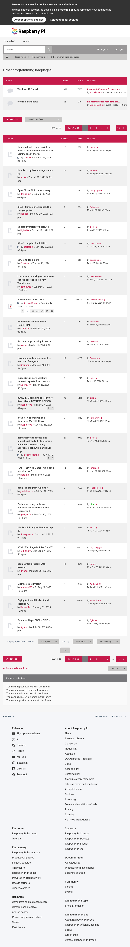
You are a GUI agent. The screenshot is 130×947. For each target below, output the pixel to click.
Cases (15, 922)
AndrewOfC (26, 587)
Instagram (22, 762)
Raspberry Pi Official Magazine (82, 924)
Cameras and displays (24, 907)
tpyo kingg (95, 547)
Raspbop (24, 365)
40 (37, 311)
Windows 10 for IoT (27, 89)
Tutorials (17, 838)
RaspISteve (26, 405)
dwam (23, 571)
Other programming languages (27, 70)
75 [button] (118, 128)
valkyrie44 (94, 322)
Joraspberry (26, 534)
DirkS (92, 504)
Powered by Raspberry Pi (26, 877)
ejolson (93, 227)
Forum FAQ (9, 41)
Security (69, 814)
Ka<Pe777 (25, 385)
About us (70, 753)
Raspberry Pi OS (74, 848)
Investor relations (74, 738)
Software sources (75, 872)
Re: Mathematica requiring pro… (103, 102)
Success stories (21, 888)
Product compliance (23, 857)
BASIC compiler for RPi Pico (32, 243)
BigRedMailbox (97, 105)
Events (69, 891)
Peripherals (18, 927)
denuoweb (25, 287)
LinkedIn (21, 768)
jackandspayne (31, 455)
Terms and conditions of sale (81, 804)
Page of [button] (73, 128)
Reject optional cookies (64, 19)
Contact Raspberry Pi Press (80, 939)
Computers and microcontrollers (30, 901)
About (26, 41)
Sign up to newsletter (28, 733)
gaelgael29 (26, 514)
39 (33, 311)
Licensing (70, 799)
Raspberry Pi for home (24, 833)
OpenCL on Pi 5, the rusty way (33, 190)
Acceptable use (73, 789)
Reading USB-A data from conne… (104, 89)
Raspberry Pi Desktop (77, 838)
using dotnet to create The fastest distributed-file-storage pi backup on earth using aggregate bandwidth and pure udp (34, 444)
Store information (74, 905)
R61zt (92, 527)
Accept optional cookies (29, 19)
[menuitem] (119, 49)
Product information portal (79, 867)
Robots (24, 214)
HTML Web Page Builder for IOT (35, 547)
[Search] (48, 49)
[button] (124, 128)
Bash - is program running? (32, 487)
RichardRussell (31, 303)
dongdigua (25, 194)
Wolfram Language (27, 101)
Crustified (25, 263)
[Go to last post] (97, 147)
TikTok (20, 751)
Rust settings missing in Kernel (34, 341)
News (68, 733)
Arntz (23, 177)
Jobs (68, 763)
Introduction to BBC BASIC (31, 299)
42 (47, 311)
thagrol (93, 147)
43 (52, 311)
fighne (23, 627)
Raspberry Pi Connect (77, 833)
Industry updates (21, 862)
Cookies (69, 794)
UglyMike (24, 230)
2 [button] (90, 128)
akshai (23, 345)
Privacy (69, 809)
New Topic (14, 119)
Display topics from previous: (28, 641)
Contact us (71, 743)
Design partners (21, 882)
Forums (69, 886)
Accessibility (72, 768)
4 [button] (101, 128)
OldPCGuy (25, 328)
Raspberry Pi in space (24, 872)
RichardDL (25, 607)
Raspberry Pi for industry (26, 852)
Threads (21, 745)
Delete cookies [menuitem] (101, 716)
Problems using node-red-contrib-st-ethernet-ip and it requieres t (33, 507)
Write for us (71, 934)
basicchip (28, 247)
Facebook (21, 774)
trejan (92, 378)
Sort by (73, 641)
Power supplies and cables (27, 917)
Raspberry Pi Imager (76, 843)
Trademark (71, 748)
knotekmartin (96, 92)
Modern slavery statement (79, 779)
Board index (8, 716)
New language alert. (28, 260)
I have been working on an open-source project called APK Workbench (35, 279)
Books (68, 929)
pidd (92, 398)
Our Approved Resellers (78, 758)
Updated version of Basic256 (33, 227)
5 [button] (107, 128)
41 (42, 311)
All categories (72, 862)
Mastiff (27, 157)
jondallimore (26, 491)
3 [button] (96, 128)
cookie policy (68, 9)
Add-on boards (20, 912)
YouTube (21, 756)
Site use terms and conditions (81, 784)
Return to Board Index (17, 668)
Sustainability (72, 773)
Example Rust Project (29, 584)
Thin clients (18, 867)
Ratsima (24, 474)
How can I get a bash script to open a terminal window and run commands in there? (35, 150)
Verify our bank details (77, 819)
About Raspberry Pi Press (79, 919)
